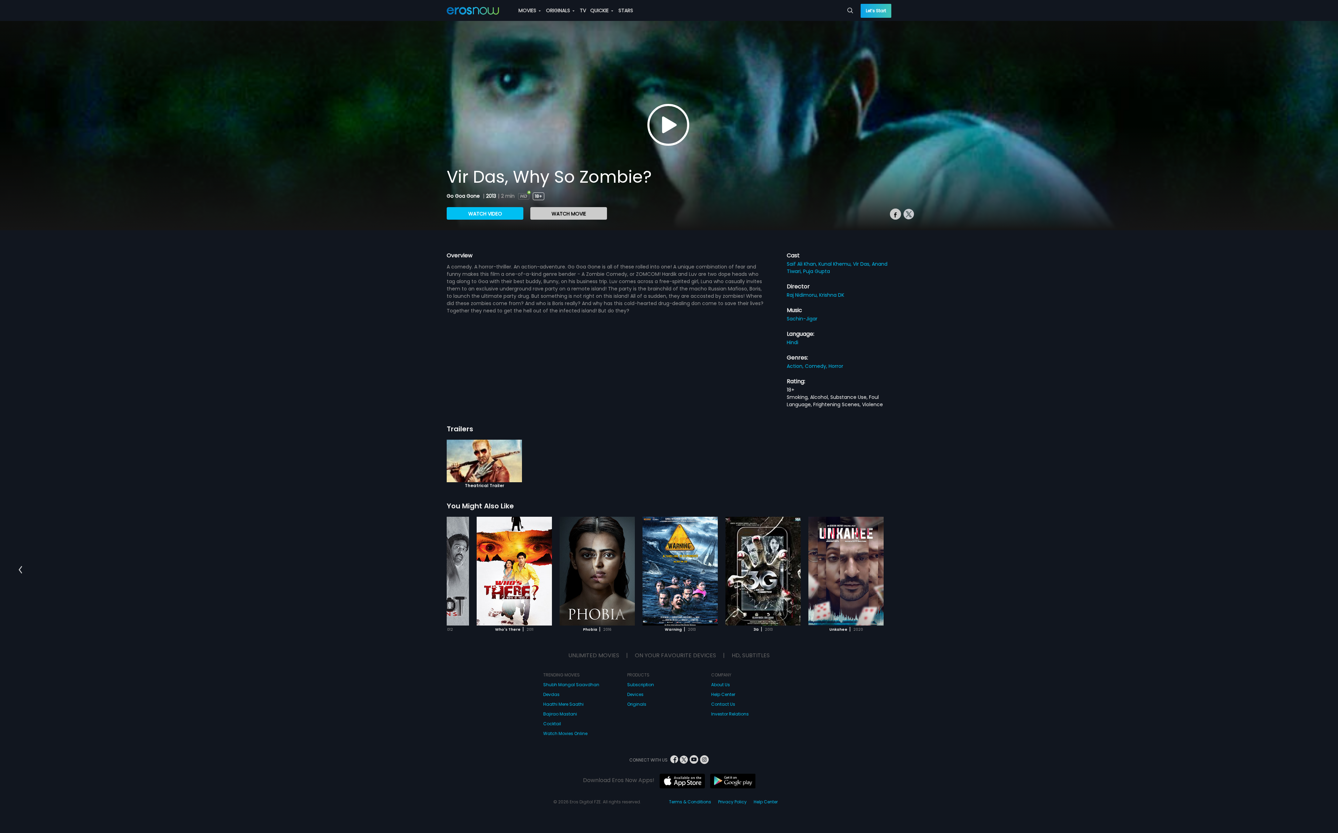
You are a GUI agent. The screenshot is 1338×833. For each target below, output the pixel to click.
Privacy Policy (732, 802)
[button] (20, 570)
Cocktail (552, 724)
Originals (636, 704)
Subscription (640, 685)
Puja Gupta (816, 271)
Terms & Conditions (690, 802)
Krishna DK (831, 294)
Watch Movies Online (565, 733)
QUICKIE (600, 10)
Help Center (723, 694)
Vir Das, (862, 263)
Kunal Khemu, (835, 263)
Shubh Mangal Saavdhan (571, 685)
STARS (625, 10)
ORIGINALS (558, 10)
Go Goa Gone (464, 195)
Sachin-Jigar (802, 318)
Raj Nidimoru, (803, 294)
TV (583, 10)
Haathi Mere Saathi (563, 704)
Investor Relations (730, 714)
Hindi (792, 342)
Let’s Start (876, 11)
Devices (635, 694)
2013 (491, 195)
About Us (720, 685)
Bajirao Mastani (560, 714)
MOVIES (528, 10)
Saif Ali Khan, (802, 263)
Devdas (551, 694)
